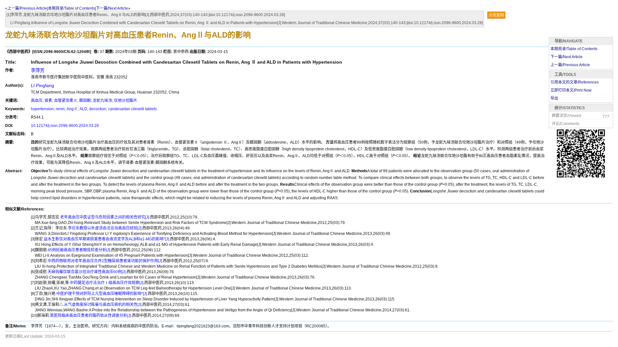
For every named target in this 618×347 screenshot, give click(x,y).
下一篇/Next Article (566, 57)
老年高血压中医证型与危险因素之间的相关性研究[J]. (105, 217)
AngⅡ (72, 109)
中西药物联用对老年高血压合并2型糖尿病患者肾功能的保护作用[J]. (105, 261)
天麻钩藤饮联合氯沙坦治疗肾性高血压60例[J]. (87, 272)
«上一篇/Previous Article (26, 8)
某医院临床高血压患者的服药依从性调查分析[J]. (91, 315)
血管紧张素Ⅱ (65, 100)
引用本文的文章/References (574, 82)
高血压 (36, 100)
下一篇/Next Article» (113, 8)
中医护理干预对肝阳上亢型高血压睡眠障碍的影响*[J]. (102, 293)
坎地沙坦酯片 (125, 100)
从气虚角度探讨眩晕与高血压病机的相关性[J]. (103, 304)
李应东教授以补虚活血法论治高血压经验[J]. (105, 228)
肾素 (48, 100)
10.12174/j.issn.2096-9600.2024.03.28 (65, 125)
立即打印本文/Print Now (571, 90)
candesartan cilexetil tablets (132, 109)
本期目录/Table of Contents (71, 8)
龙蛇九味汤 (102, 100)
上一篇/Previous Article (570, 65)
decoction (97, 109)
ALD (83, 109)
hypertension (42, 109)
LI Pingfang (42, 85)
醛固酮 (85, 100)
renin (60, 109)
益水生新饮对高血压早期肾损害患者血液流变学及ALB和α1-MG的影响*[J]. (107, 239)
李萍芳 (37, 70)
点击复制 (496, 15)
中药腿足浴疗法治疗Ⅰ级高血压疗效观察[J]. (107, 282)
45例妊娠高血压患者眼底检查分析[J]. (79, 250)
